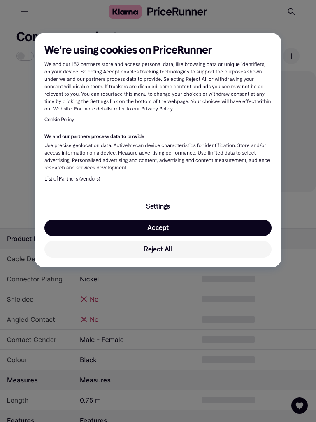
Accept (158, 228)
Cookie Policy (59, 120)
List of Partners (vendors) (72, 179)
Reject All (158, 249)
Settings (158, 206)
